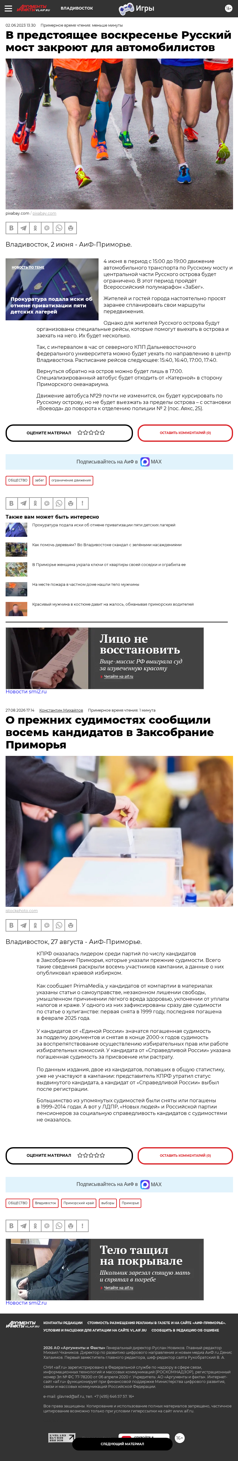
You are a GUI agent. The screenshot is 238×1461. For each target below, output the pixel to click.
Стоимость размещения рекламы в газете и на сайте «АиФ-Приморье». (156, 1323)
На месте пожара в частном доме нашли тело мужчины (85, 584)
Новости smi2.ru (26, 692)
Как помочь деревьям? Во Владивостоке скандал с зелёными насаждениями (107, 544)
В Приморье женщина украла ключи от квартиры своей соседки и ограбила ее (109, 564)
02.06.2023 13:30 (21, 25)
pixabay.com (44, 213)
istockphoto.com (22, 910)
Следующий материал (122, 1444)
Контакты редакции (62, 1323)
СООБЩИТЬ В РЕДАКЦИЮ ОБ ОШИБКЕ (185, 1330)
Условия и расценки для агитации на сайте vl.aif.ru (95, 1330)
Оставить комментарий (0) (185, 433)
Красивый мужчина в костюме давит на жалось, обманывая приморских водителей (113, 604)
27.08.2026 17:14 (20, 710)
